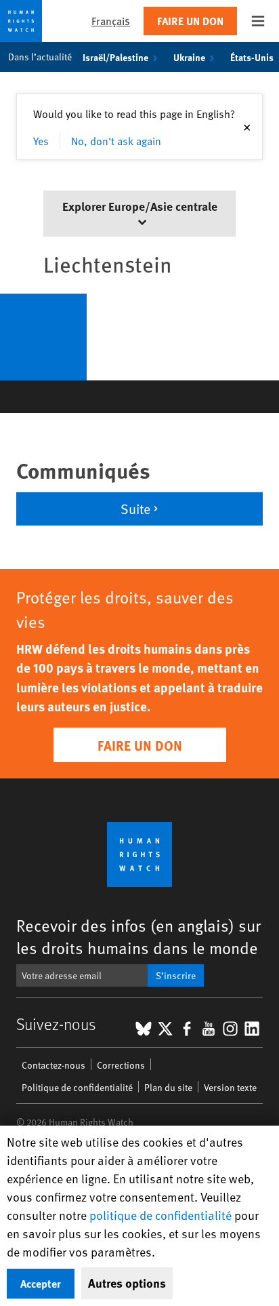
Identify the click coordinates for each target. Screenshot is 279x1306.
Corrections (121, 1064)
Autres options (127, 1283)
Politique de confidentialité (77, 1087)
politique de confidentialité (160, 1214)
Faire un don (190, 20)
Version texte (230, 1087)
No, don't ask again (116, 140)
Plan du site (168, 1087)
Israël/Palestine (115, 57)
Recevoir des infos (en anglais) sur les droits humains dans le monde (138, 936)
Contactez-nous (53, 1064)
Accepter (40, 1283)
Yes (41, 140)
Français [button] (110, 20)
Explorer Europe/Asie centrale (139, 205)
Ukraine (189, 57)
